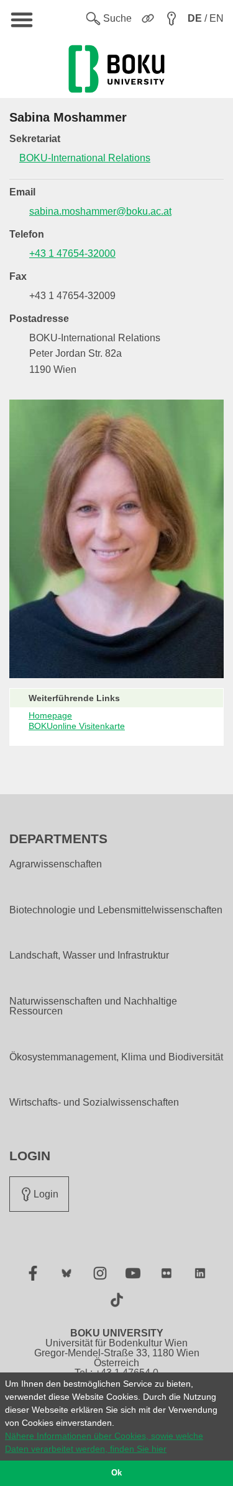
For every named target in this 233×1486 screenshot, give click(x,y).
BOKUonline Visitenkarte (77, 726)
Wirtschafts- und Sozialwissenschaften (94, 1103)
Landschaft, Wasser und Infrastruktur (89, 955)
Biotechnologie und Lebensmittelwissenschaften (115, 910)
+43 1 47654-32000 (72, 253)
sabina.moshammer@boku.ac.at (100, 211)
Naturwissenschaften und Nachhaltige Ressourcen (93, 1006)
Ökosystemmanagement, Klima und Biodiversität (116, 1057)
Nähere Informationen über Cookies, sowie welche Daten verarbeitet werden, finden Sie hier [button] (104, 1442)
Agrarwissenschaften (55, 864)
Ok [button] (116, 1473)
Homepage (50, 715)
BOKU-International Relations (84, 158)
